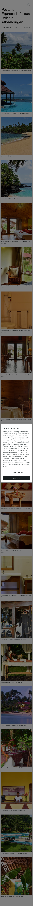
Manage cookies (16, 472)
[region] (16, 453)
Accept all (16, 478)
